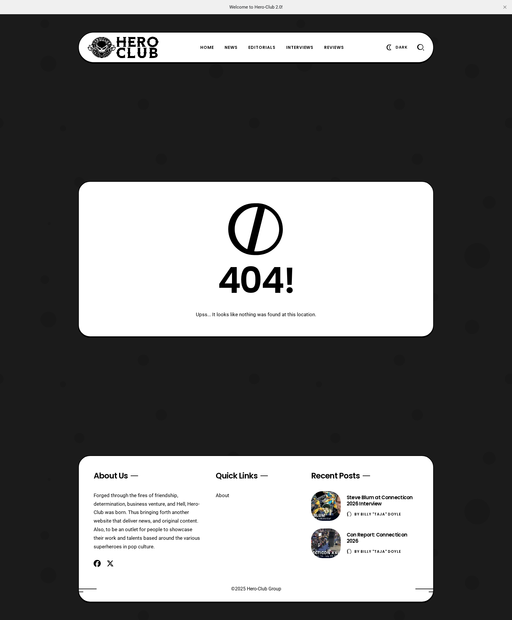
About (222, 495)
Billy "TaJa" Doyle (381, 514)
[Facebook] (97, 563)
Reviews (334, 47)
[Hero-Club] (123, 47)
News (231, 47)
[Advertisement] (256, 122)
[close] (505, 7)
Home (207, 47)
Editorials (262, 47)
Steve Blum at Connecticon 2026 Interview (380, 500)
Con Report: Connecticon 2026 (377, 537)
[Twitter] (110, 563)
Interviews (300, 47)
